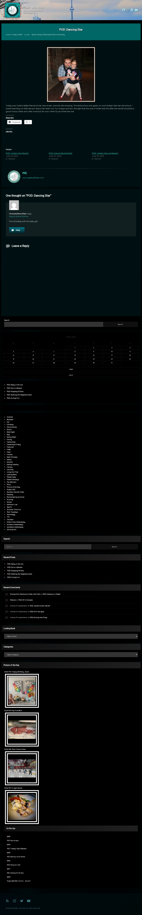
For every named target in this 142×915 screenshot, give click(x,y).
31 (111, 363)
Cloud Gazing (12, 427)
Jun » (71, 375)
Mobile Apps (11, 477)
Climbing (10, 424)
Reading (10, 494)
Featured (10, 447)
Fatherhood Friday (14, 444)
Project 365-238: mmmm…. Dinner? (19, 881)
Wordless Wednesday (15, 527)
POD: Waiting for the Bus (15, 873)
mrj (28, 35)
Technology (11, 514)
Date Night (11, 432)
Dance (34, 35)
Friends (9, 454)
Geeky (9, 459)
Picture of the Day (58, 35)
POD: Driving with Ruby (38, 617)
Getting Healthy (13, 464)
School (9, 502)
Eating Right (11, 437)
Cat (8, 422)
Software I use (12, 504)
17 (111, 355)
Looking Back (12, 474)
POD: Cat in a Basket (14, 388)
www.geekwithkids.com (33, 177)
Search (6, 320)
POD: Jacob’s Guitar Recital (40, 606)
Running (10, 499)
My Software (11, 482)
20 (33, 359)
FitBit (9, 449)
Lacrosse (10, 469)
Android (10, 417)
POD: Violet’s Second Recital (105, 153)
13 (33, 355)
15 (75, 355)
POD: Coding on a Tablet (51, 594)
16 (93, 355)
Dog (8, 434)
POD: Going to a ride (13, 865)
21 (53, 359)
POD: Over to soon (13, 841)
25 (130, 359)
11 (130, 351)
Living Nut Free (12, 472)
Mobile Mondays (13, 479)
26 (13, 363)
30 (93, 363)
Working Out (11, 529)
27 (33, 363)
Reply (18, 230)
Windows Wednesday (15, 524)
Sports (9, 507)
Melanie (13, 600)
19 (13, 359)
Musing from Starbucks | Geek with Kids (25, 594)
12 (13, 355)
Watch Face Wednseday (16, 522)
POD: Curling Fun (13, 398)
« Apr (71, 369)
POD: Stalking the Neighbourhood (19, 395)
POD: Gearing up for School (16, 857)
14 (53, 355)
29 (75, 363)
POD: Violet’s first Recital (17, 153)
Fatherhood (47, 35)
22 (75, 359)
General (10, 462)
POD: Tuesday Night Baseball (16, 849)
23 (93, 359)
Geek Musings (12, 457)
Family (39, 35)
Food (8, 452)
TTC (8, 517)
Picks (9, 484)
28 (54, 363)
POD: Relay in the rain (15, 385)
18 (130, 355)
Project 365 (11, 489)
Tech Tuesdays (12, 512)
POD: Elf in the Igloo (25, 600)
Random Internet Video (15, 492)
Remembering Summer (15, 497)
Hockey (9, 467)
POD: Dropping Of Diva (15, 391)
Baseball (10, 419)
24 (112, 359)
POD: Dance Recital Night (60, 153)
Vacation (10, 519)
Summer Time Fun (14, 509)
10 (111, 351)
